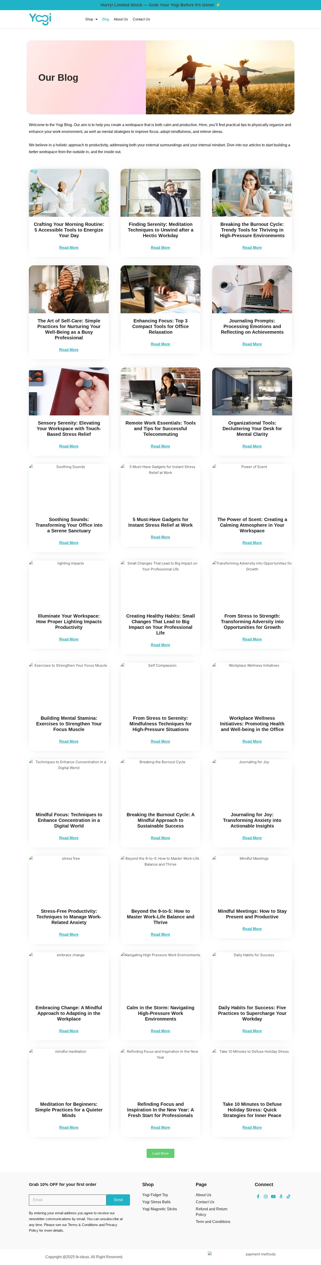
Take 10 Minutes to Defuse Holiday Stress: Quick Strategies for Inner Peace (252, 1110)
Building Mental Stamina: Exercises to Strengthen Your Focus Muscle (69, 724)
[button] (160, 1153)
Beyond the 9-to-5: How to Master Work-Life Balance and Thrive (160, 917)
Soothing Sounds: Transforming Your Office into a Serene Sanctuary (68, 525)
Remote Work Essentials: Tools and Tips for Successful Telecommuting (160, 428)
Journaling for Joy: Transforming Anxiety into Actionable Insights (252, 820)
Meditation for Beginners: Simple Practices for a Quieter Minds (69, 1110)
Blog (105, 19)
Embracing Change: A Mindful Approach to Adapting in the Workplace (68, 1013)
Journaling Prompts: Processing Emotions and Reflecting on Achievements (252, 326)
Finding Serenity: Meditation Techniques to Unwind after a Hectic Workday (160, 230)
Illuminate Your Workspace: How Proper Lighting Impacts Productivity (69, 621)
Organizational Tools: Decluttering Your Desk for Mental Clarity (252, 428)
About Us (121, 19)
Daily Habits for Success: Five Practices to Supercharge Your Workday (252, 1013)
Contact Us (141, 19)
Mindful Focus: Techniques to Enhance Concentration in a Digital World (69, 820)
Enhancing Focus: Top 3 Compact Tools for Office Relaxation (160, 326)
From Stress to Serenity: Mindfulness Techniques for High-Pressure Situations (160, 724)
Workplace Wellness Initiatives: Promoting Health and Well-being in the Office (252, 724)
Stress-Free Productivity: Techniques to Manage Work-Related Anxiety (69, 917)
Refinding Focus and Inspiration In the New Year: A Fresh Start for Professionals (160, 1110)
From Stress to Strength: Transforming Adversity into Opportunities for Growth (252, 621)
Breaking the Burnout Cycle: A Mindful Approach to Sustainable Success (161, 820)
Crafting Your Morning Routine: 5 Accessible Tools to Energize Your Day (69, 230)
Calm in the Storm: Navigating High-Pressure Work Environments (160, 1013)
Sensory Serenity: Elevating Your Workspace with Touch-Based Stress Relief (69, 428)
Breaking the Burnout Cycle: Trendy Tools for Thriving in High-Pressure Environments (252, 230)
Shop (89, 19)
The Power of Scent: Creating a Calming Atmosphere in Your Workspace (252, 525)
